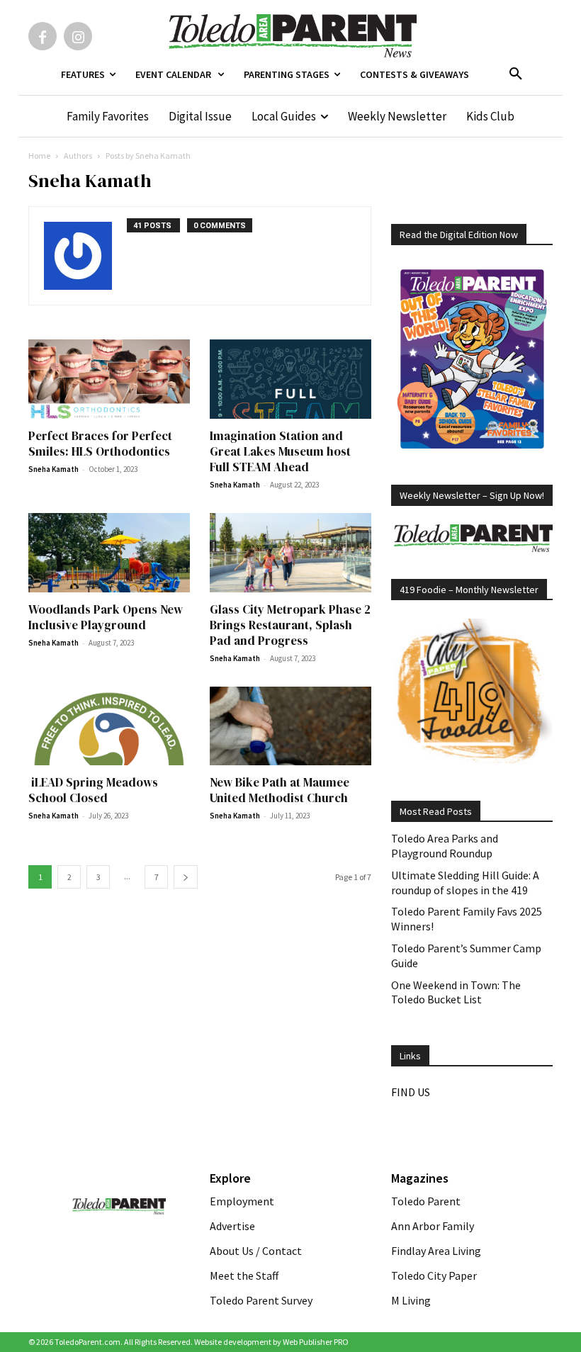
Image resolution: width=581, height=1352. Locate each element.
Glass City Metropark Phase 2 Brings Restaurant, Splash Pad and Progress (290, 625)
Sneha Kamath (53, 469)
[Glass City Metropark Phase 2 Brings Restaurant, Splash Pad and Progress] (290, 552)
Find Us (410, 1092)
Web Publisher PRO (316, 1341)
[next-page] (186, 877)
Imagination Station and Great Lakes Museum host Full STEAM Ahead (280, 451)
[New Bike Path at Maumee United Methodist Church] (290, 726)
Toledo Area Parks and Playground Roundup (444, 845)
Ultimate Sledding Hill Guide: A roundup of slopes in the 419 (465, 882)
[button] (516, 74)
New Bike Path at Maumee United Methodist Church (279, 790)
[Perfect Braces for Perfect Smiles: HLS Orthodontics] (109, 379)
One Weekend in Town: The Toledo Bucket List (456, 992)
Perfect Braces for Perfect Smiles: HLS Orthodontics (100, 443)
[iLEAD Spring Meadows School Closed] (109, 726)
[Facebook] (42, 36)
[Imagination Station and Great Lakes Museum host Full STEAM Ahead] (290, 379)
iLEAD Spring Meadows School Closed (93, 790)
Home (39, 155)
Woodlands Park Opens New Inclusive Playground (105, 617)
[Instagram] (78, 36)
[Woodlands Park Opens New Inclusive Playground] (109, 552)
